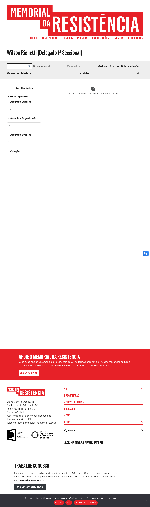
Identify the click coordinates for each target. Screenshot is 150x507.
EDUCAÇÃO (69, 409)
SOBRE (67, 422)
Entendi (59, 502)
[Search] (142, 430)
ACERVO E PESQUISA (74, 402)
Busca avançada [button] (42, 66)
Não (69, 502)
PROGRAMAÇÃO (71, 396)
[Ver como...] (139, 74)
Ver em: (11, 73)
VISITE (67, 389)
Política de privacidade (85, 502)
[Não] (146, 500)
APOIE (67, 415)
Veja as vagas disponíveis (30, 487)
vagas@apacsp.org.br (32, 480)
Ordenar (103, 66)
